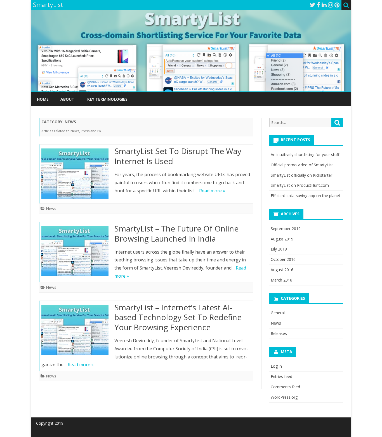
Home (43, 99)
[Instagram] (330, 5)
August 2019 (282, 239)
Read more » (212, 191)
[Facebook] (318, 5)
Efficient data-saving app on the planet (305, 195)
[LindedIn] (324, 5)
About (67, 99)
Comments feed (285, 386)
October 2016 (283, 259)
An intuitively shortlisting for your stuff (305, 154)
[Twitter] (312, 5)
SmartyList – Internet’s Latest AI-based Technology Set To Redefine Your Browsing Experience (178, 317)
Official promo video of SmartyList (302, 164)
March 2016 (281, 280)
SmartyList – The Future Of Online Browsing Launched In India (176, 233)
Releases (279, 333)
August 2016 (282, 269)
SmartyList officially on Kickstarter (301, 175)
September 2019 (286, 228)
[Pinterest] (336, 5)
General (278, 312)
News (51, 208)
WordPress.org (284, 397)
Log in (276, 366)
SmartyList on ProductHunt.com (300, 185)
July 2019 (279, 249)
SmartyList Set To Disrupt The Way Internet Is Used (177, 156)
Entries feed (281, 376)
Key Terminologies (107, 99)
